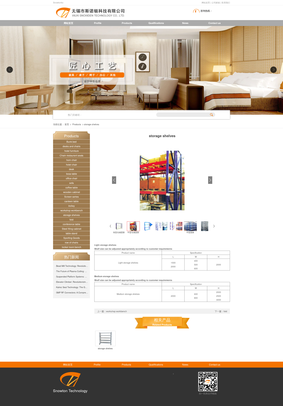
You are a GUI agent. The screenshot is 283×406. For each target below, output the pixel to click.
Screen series (71, 196)
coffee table (71, 187)
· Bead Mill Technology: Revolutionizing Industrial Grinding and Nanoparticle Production (71, 265)
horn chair (71, 160)
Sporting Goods (71, 238)
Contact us (214, 23)
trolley (71, 206)
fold (71, 219)
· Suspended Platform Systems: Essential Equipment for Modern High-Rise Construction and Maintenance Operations (71, 276)
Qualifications (156, 23)
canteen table (71, 201)
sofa (71, 183)
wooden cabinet (71, 192)
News (185, 23)
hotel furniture (71, 151)
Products (127, 23)
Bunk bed (71, 141)
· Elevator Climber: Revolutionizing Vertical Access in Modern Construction (71, 281)
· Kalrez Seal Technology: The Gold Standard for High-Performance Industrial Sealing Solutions (71, 287)
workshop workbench (71, 210)
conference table (71, 224)
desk (71, 169)
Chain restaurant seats (71, 155)
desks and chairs (71, 146)
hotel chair (71, 164)
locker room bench (71, 247)
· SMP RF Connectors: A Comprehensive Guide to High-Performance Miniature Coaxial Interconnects (71, 292)
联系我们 (226, 2)
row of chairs (71, 242)
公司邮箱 (216, 2)
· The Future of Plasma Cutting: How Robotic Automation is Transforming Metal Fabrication (71, 271)
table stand (71, 233)
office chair (71, 178)
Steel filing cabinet (71, 228)
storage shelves (71, 215)
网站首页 (206, 2)
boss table (71, 173)
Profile (97, 23)
